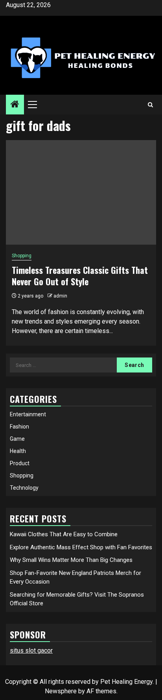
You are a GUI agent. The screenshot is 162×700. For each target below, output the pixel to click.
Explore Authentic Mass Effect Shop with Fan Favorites (81, 547)
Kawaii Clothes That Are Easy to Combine (64, 534)
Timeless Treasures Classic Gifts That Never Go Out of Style (80, 276)
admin (60, 296)
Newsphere (61, 691)
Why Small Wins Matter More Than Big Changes (71, 559)
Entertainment (28, 414)
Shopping (21, 255)
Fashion (19, 426)
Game (17, 439)
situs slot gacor (31, 650)
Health (18, 451)
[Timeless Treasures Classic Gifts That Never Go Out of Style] (81, 192)
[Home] (15, 104)
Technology (24, 488)
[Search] (150, 104)
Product (19, 463)
